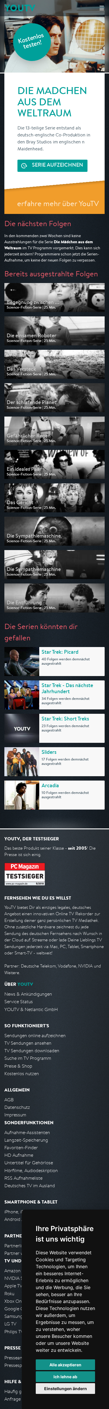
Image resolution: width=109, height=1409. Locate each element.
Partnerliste (16, 1246)
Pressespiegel (17, 1365)
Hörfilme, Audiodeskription (31, 1170)
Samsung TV (16, 1316)
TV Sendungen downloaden (31, 1051)
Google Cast (17, 1309)
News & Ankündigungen (28, 994)
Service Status (18, 1002)
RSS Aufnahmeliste (23, 1178)
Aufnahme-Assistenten (27, 1132)
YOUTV (20, 8)
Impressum (15, 1115)
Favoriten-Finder (21, 1148)
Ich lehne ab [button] (65, 1376)
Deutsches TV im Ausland (29, 1186)
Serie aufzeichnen (57, 165)
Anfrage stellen (19, 1399)
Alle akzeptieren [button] (65, 1364)
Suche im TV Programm (27, 1058)
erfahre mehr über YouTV (58, 203)
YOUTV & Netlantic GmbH (31, 1009)
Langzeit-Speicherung (26, 1140)
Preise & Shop (18, 1066)
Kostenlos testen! (31, 42)
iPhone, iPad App (21, 1212)
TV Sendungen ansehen (27, 1043)
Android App (17, 1219)
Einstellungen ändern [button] (65, 1388)
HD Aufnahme (18, 1155)
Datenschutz (17, 1107)
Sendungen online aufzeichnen (35, 1036)
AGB (9, 1100)
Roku (9, 1294)
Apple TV (13, 1286)
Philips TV (14, 1332)
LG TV (10, 1324)
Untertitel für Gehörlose (28, 1163)
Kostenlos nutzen (21, 1074)
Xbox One (14, 1301)
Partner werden (19, 1253)
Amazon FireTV (19, 1271)
